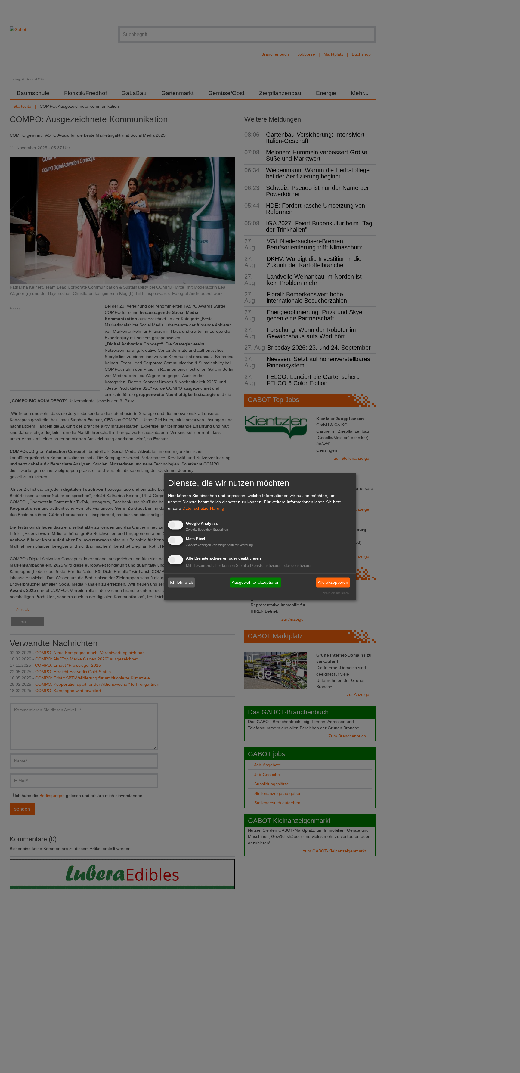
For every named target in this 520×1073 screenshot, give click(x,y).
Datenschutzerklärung (203, 508)
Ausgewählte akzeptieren (256, 582)
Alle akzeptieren (333, 582)
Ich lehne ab (181, 582)
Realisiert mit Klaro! (336, 593)
